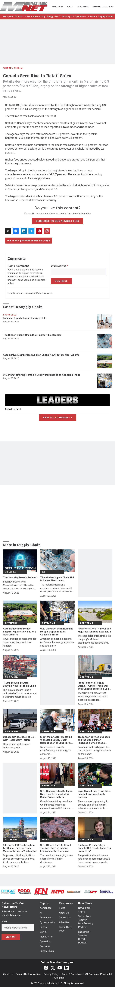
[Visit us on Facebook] (46, 967)
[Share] (16, 231)
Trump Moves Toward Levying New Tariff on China (19, 684)
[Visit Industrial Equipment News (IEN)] (41, 891)
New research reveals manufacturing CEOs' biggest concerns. (56, 750)
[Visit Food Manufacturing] (24, 891)
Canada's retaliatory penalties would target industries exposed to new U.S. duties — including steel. (56, 805)
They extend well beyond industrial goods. (16, 746)
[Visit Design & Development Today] (8, 891)
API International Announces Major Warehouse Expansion (94, 630)
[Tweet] (31, 231)
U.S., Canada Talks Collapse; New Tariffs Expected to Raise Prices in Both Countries (56, 794)
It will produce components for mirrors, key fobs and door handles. (19, 642)
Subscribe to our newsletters (57, 221)
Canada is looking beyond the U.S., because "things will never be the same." (94, 750)
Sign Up (11, 936)
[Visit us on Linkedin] (66, 967)
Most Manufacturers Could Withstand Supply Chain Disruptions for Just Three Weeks (56, 740)
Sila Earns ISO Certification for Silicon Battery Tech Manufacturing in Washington (20, 848)
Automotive (11, 623)
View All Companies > (57, 417)
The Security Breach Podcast (20, 577)
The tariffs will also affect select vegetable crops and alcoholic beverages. (92, 696)
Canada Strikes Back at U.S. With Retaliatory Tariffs (19, 738)
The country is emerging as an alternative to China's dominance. (56, 859)
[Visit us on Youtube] (60, 967)
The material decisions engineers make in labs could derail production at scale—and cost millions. (56, 588)
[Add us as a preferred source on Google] (47, 231)
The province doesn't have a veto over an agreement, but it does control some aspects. (94, 859)
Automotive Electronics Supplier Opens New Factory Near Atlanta (41, 354)
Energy (45, 839)
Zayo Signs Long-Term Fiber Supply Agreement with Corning (94, 794)
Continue (61, 281)
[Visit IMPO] (57, 891)
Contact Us (21, 974)
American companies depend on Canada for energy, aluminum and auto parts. (57, 642)
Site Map (59, 977)
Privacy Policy (51, 974)
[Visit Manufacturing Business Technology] (107, 891)
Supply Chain (12, 68)
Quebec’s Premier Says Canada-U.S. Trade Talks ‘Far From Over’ (94, 848)
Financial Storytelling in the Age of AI (24, 318)
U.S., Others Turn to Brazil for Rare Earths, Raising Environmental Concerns (55, 848)
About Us (8, 974)
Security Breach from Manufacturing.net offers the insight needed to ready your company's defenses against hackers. (18, 585)
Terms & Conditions (72, 974)
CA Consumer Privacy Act (98, 974)
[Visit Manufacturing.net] (90, 891)
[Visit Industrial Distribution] (74, 891)
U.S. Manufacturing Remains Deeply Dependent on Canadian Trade (41, 374)
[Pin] (39, 231)
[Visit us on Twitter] (53, 967)
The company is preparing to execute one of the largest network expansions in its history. (93, 805)
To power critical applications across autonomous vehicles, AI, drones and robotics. (19, 859)
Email (4, 921)
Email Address (59, 266)
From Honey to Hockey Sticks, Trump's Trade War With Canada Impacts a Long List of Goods (94, 685)
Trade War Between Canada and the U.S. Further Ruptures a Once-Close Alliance (94, 740)
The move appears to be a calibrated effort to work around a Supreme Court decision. (20, 693)
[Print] (8, 231)
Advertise (35, 974)
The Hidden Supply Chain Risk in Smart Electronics (32, 335)
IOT (43, 572)
